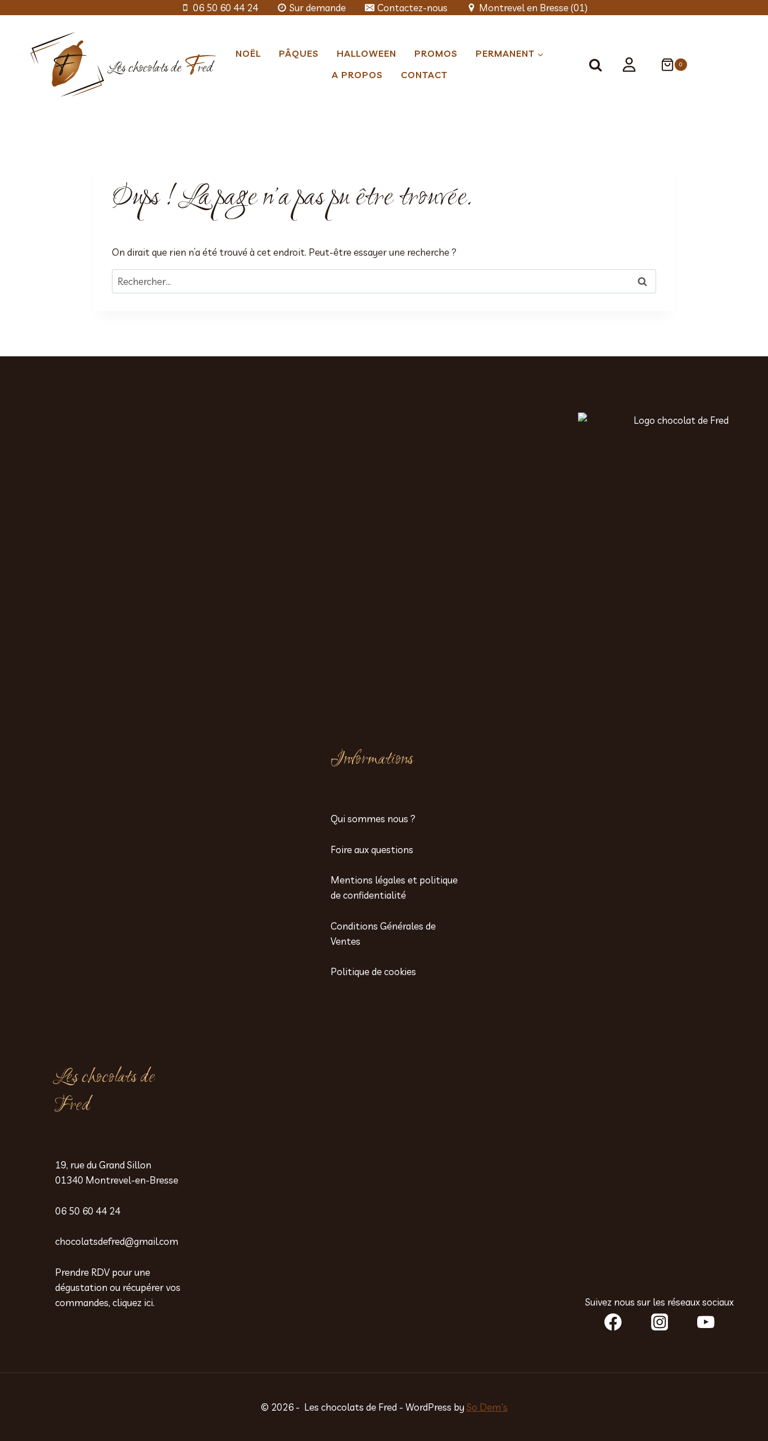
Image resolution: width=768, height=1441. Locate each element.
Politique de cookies (373, 971)
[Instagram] (659, 1322)
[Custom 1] (629, 64)
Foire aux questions (372, 849)
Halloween (366, 53)
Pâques (299, 53)
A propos (357, 74)
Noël (248, 53)
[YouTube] (706, 1322)
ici (148, 1302)
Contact (424, 74)
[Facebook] (613, 1322)
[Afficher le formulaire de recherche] (600, 64)
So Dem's (487, 1407)
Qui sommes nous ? (373, 818)
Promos (436, 53)
